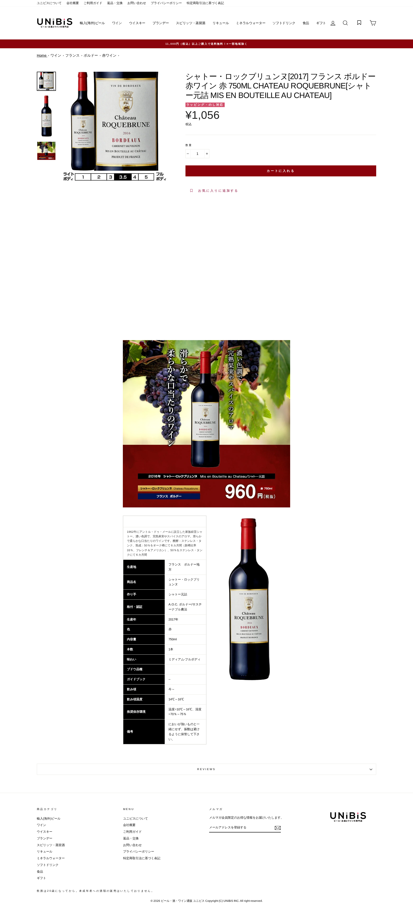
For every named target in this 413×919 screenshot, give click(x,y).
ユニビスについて (49, 3)
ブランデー (160, 23)
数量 (188, 145)
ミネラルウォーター (250, 23)
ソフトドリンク (283, 23)
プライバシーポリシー (166, 3)
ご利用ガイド (93, 3)
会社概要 (72, 3)
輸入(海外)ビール (92, 23)
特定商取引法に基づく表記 (205, 3)
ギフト (321, 23)
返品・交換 (115, 3)
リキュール (220, 23)
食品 (306, 23)
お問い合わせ (136, 3)
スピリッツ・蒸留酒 (190, 23)
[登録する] (278, 828)
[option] (206, 44)
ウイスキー (137, 23)
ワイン (117, 23)
